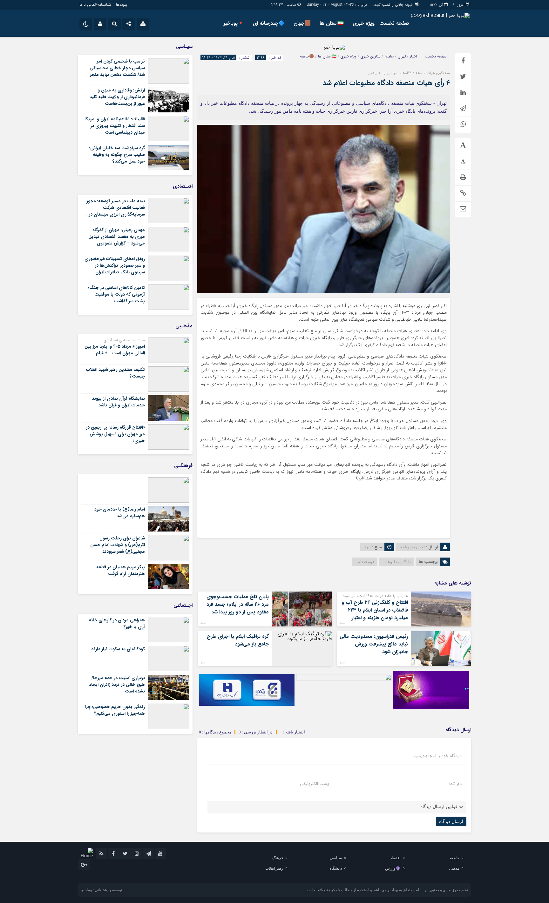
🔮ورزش (392, 868)
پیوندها (121, 5)
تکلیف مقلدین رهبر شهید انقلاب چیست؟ (115, 373)
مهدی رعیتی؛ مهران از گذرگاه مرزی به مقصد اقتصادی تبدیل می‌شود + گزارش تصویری (116, 236)
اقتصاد (395, 858)
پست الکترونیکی (314, 783)
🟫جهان (302, 23)
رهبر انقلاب (274, 868)
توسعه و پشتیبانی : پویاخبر (101, 890)
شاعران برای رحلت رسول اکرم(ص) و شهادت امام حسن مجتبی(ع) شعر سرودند (117, 545)
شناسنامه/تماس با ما (95, 5)
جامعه (389, 56)
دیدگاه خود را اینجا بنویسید (437, 755)
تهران (402, 56)
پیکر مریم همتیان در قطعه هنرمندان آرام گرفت (120, 570)
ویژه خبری (364, 23)
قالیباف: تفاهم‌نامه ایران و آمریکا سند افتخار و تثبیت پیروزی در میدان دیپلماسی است (115, 126)
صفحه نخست (394, 23)
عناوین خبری (370, 56)
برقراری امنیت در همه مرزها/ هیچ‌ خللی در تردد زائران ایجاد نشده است (117, 684)
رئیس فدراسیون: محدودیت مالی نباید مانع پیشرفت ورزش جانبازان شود (374, 644)
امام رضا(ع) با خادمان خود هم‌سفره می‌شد (119, 512)
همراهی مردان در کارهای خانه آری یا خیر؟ (117, 623)
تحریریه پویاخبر (412, 547)
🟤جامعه (307, 56)
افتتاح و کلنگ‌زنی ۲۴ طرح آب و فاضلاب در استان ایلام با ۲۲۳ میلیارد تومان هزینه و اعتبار (375, 610)
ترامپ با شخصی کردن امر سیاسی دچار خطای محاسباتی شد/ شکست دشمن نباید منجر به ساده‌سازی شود (115, 71)
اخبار (413, 56)
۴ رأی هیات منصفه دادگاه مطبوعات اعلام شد (386, 82)
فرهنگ (277, 858)
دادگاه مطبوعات (397, 561)
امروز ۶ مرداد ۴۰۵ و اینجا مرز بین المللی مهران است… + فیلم (115, 350)
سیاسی (336, 858)
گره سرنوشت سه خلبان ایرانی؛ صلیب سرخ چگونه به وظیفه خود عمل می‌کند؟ (117, 154)
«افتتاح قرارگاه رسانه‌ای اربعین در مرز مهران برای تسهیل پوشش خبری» (115, 434)
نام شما (455, 783)
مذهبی (454, 868)
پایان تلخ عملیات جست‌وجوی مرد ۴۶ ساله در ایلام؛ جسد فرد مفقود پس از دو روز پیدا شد (238, 604)
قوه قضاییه (365, 561)
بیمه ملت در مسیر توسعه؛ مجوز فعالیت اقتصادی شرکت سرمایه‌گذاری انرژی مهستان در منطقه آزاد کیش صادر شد (115, 210)
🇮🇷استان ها (332, 23)
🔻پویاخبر (233, 23)
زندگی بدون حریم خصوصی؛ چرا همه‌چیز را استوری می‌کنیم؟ (115, 710)
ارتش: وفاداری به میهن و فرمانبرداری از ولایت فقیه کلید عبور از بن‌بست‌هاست (117, 97)
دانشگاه (335, 868)
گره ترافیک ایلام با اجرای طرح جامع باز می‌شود (238, 640)
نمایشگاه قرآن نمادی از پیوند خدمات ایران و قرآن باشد (118, 402)
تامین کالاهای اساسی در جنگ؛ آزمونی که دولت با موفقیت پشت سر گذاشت (116, 294)
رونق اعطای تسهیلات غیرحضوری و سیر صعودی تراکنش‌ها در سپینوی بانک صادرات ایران (115, 265)
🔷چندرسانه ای (269, 23)
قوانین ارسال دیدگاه (439, 806)
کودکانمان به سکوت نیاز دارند (118, 648)
